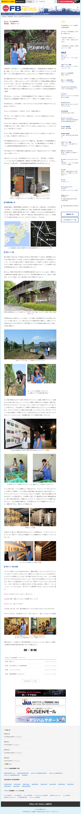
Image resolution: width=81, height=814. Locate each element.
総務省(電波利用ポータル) (9, 773)
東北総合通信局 (17, 784)
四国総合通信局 (7, 786)
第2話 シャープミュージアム (12, 669)
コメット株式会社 (66, 795)
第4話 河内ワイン (10, 661)
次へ (35, 650)
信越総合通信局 (35, 784)
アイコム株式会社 (8, 795)
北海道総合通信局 (8, 784)
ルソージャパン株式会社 (34, 797)
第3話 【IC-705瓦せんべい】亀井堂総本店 (16, 665)
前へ (25, 650)
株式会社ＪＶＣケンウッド (10, 797)
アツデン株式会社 (18, 795)
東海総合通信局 (52, 784)
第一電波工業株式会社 (22, 797)
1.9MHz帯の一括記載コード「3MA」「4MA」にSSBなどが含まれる (69, 39)
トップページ (4, 16)
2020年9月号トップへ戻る (30, 681)
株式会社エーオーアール (55, 795)
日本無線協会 (25, 775)
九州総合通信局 (16, 786)
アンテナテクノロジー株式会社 (41, 795)
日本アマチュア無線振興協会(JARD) (12, 775)
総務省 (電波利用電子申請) (23, 773)
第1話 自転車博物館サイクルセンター (15, 674)
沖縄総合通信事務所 (26, 786)
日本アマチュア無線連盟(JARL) (55, 773)
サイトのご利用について (40, 809)
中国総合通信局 (70, 784)
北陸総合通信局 (43, 784)
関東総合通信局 (26, 784)
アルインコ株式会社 (28, 795)
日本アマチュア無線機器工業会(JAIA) (39, 773)
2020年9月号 (10, 16)
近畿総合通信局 (61, 784)
